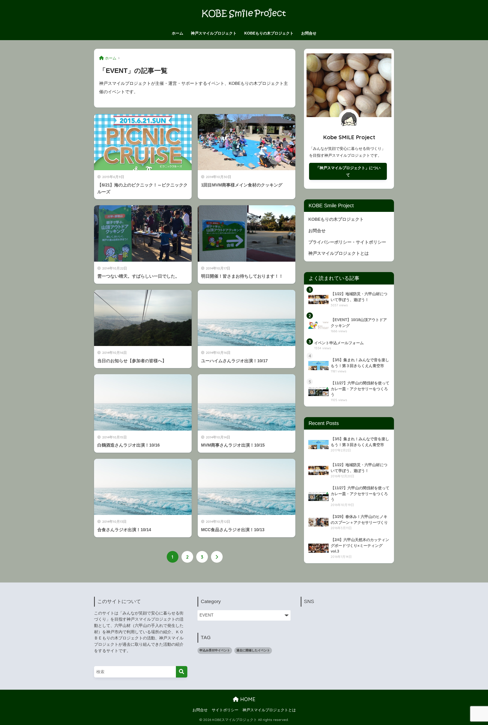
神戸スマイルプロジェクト (214, 33)
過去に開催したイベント (253, 650)
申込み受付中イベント (215, 650)
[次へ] (217, 557)
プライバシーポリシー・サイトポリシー (347, 242)
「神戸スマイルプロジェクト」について (348, 171)
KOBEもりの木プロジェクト (269, 33)
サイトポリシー (225, 710)
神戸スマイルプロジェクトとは (338, 253)
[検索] (181, 671)
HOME (247, 699)
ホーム (177, 33)
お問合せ (308, 33)
